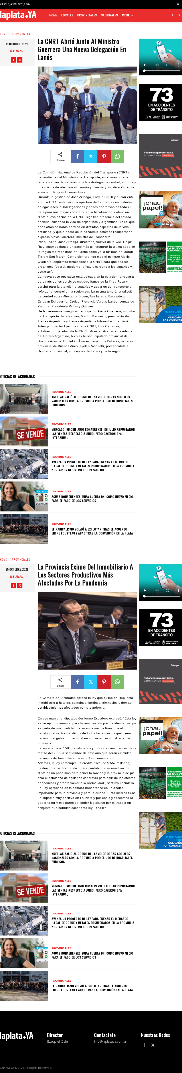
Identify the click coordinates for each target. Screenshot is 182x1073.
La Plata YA (16, 51)
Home (3, 34)
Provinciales (21, 34)
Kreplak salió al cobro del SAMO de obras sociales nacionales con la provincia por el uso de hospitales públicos (92, 401)
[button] (178, 4)
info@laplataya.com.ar (110, 1041)
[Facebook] (172, 15)
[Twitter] (179, 15)
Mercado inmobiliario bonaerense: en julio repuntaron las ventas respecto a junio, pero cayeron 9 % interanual (93, 433)
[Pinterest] (104, 156)
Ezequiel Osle (57, 1041)
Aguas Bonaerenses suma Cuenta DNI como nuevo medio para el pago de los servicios (92, 498)
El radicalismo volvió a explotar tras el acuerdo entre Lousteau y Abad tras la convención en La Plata (92, 531)
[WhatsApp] (117, 156)
